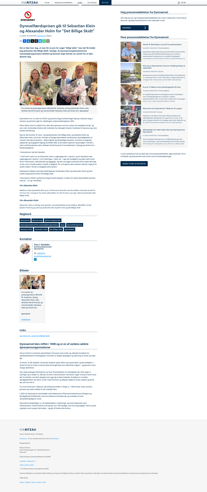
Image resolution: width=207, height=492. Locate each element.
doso (62, 224)
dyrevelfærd (69, 229)
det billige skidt (56, 229)
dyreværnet (25, 220)
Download (25, 319)
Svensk (38, 482)
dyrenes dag (37, 220)
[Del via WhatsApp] (44, 41)
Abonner (126, 27)
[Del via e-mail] (48, 41)
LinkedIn (23, 461)
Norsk (33, 482)
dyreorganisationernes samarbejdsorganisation (39, 224)
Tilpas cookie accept (27, 465)
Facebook (30, 461)
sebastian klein (26, 229)
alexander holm (41, 229)
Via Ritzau (55, 438)
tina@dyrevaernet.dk (42, 256)
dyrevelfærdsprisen (74, 224)
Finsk (44, 482)
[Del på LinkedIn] (28, 41)
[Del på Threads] (36, 41)
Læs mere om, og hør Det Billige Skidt (34, 335)
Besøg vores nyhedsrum (134, 163)
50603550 (41, 253)
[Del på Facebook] (24, 41)
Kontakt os (23, 438)
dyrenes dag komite (53, 220)
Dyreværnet (42, 35)
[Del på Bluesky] (40, 41)
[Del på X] (32, 41)
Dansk (22, 482)
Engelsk (28, 482)
